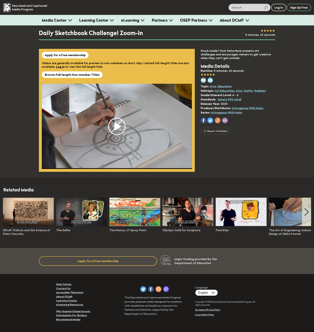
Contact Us (63, 288)
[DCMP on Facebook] (151, 289)
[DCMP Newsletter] (166, 289)
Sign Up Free (299, 7)
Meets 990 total (229, 99)
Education (225, 86)
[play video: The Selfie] (81, 225)
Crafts (248, 90)
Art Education (224, 90)
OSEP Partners (193, 20)
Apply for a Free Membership (65, 55)
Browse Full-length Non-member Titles (72, 74)
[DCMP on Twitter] (143, 289)
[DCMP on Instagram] (158, 289)
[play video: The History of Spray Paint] (134, 225)
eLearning (130, 20)
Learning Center (93, 20)
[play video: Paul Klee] (241, 225)
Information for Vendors (71, 315)
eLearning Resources (69, 304)
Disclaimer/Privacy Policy (207, 310)
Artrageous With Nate (247, 108)
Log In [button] (278, 7)
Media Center (54, 20)
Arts (213, 86)
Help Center (64, 284)
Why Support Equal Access (73, 311)
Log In (60, 66)
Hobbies (260, 90)
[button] (203, 120)
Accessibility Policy (204, 314)
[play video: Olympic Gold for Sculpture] (187, 225)
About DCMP (232, 20)
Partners (160, 20)
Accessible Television (69, 292)
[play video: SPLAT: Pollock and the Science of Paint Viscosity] (28, 225)
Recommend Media (68, 319)
